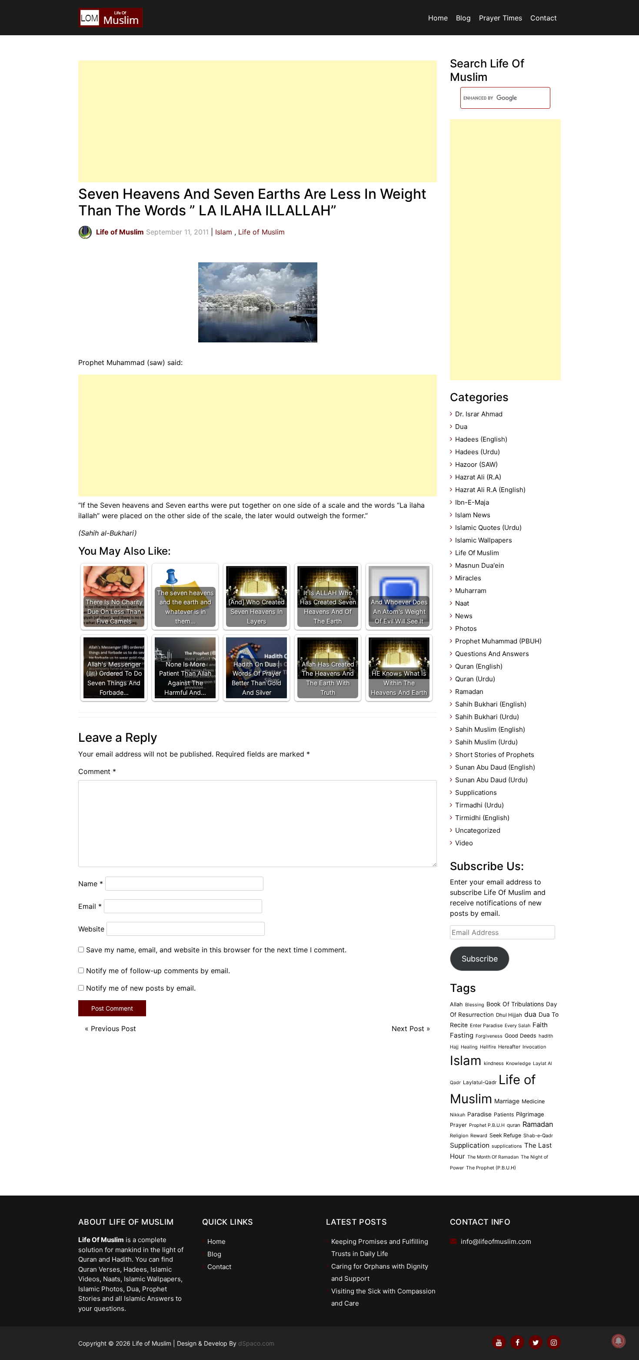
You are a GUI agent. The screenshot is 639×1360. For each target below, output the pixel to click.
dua (530, 1014)
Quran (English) (479, 666)
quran (513, 1125)
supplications (507, 1146)
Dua (461, 426)
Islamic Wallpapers (483, 540)
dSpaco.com (256, 1343)
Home (438, 17)
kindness (494, 1063)
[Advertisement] (257, 121)
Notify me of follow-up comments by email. (158, 970)
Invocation (534, 1047)
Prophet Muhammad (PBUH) (498, 641)
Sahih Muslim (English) (490, 729)
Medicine (533, 1101)
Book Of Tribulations (515, 1004)
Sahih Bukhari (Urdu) (487, 717)
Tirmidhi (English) (482, 818)
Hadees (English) (481, 439)
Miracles (468, 578)
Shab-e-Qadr (538, 1135)
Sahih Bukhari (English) (490, 704)
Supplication (469, 1145)
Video (464, 843)
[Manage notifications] (619, 1341)
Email (90, 906)
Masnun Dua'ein (479, 565)
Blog (463, 17)
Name (90, 883)
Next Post (408, 1028)
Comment (97, 771)
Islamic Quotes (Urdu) (488, 527)
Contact (543, 17)
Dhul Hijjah (509, 1015)
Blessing (474, 1005)
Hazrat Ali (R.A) (478, 477)
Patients (504, 1114)
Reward (478, 1135)
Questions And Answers (492, 654)
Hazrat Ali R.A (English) (490, 490)
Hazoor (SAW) (476, 464)
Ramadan (469, 691)
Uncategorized (477, 830)
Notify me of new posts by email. (141, 988)
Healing (469, 1047)
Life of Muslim (261, 232)
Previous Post (113, 1028)
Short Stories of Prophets (494, 754)
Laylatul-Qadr (479, 1082)
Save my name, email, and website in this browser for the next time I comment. (216, 949)
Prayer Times (500, 17)
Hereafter (509, 1047)
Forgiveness (489, 1036)
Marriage (506, 1101)
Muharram (470, 590)
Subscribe (480, 958)
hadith (546, 1036)
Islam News (472, 515)
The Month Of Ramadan (493, 1157)
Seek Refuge (505, 1135)
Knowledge (518, 1063)
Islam (223, 232)
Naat (462, 603)
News (464, 616)
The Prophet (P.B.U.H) (491, 1168)
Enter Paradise (486, 1025)
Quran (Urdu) (475, 679)
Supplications (476, 792)
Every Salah (517, 1025)
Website (91, 929)
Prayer (458, 1125)
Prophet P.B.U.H (487, 1125)
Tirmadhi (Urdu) (479, 805)
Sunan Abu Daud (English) (495, 767)
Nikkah (457, 1115)
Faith (540, 1025)
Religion (459, 1135)
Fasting (461, 1035)
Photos (466, 628)
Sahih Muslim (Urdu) (486, 742)
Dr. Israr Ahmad (479, 414)
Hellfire (488, 1047)
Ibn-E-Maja (472, 502)
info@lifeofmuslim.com (496, 1241)
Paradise (479, 1114)
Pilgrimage (530, 1114)
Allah (456, 1004)
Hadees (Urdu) (477, 452)
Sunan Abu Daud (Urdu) (491, 780)
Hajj (454, 1047)
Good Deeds (520, 1035)
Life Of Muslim (477, 553)
